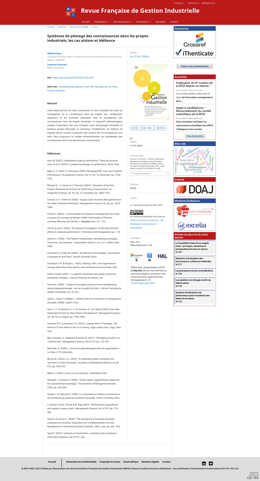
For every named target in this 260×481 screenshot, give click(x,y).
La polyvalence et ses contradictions (194, 270)
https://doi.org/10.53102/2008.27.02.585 (73, 77)
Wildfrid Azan (54, 53)
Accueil (85, 21)
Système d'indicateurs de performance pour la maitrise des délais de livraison (193, 295)
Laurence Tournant (57, 64)
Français (178, 3)
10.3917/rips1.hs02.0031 (143, 283)
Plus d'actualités (195, 136)
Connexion (193, 3)
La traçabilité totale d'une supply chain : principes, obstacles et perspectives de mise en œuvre (192, 246)
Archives (62, 27)
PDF (136, 128)
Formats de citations (141, 173)
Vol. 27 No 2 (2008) (79, 27)
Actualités (160, 21)
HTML (149, 128)
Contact (174, 21)
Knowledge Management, (72, 86)
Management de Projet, (106, 86)
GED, (87, 86)
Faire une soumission (195, 66)
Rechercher (209, 3)
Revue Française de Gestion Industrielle (140, 10)
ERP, (92, 86)
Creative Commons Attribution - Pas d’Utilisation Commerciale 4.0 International (147, 224)
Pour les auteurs (122, 21)
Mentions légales (150, 461)
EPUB (161, 128)
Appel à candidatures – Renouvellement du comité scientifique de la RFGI (193, 111)
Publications (142, 21)
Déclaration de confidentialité (81, 461)
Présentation (100, 21)
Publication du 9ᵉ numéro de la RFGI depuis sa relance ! (194, 84)
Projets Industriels (56, 90)
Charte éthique (131, 461)
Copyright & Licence (109, 461)
